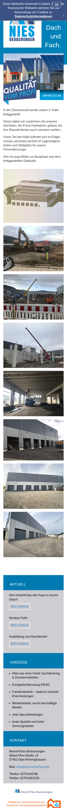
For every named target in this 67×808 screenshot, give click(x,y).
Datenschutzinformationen (33, 16)
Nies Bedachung (22, 24)
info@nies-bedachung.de (33, 766)
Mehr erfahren (19, 606)
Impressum (52, 95)
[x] (63, 15)
